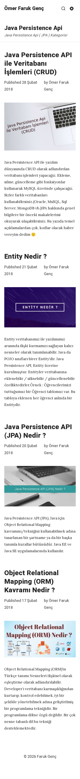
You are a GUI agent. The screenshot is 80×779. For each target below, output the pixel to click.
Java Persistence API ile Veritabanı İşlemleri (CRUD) (38, 63)
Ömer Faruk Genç (24, 8)
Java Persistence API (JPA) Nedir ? (38, 431)
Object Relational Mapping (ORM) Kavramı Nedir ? (31, 581)
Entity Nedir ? (25, 256)
